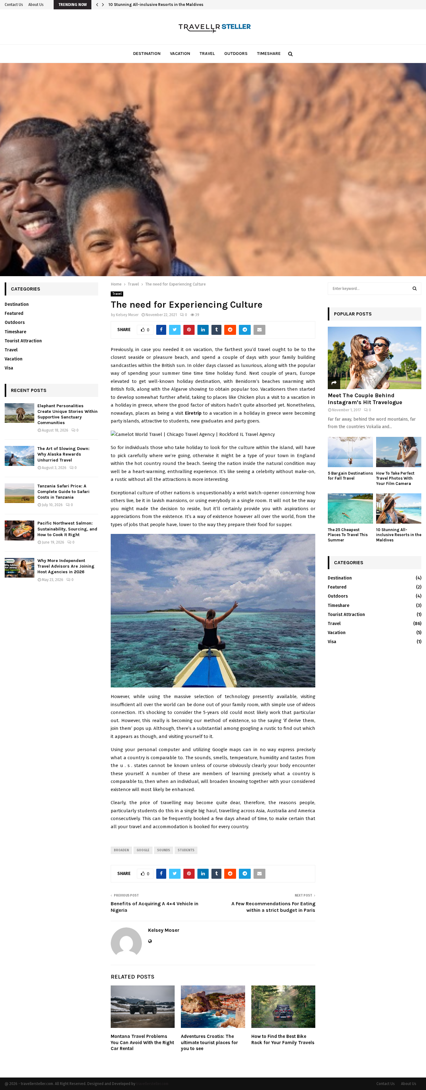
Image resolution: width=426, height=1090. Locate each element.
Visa (9, 368)
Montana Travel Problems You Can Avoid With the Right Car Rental (142, 1042)
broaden (121, 850)
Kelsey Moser (127, 315)
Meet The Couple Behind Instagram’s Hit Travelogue (365, 399)
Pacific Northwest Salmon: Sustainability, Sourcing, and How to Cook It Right (67, 529)
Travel (207, 53)
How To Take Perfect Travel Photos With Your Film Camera (395, 478)
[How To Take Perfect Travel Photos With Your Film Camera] (398, 452)
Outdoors (236, 53)
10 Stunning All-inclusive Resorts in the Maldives (156, 4)
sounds (163, 850)
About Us (36, 4)
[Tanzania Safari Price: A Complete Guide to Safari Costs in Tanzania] (19, 493)
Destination (147, 53)
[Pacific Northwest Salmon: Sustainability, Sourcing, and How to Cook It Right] (19, 530)
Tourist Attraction (23, 341)
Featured (14, 313)
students (186, 850)
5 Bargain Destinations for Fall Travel (350, 476)
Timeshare (269, 53)
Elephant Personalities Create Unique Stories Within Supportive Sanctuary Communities (67, 414)
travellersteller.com (152, 1084)
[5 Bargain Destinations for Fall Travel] (350, 452)
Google (143, 850)
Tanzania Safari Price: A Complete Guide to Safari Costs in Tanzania (63, 491)
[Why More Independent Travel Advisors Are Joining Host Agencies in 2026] (19, 568)
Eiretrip (193, 413)
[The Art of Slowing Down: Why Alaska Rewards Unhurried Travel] (19, 456)
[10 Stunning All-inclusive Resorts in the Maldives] (398, 508)
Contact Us (14, 4)
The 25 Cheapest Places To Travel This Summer (348, 535)
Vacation (180, 53)
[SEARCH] (414, 288)
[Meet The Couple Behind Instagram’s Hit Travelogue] (374, 358)
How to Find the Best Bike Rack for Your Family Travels (282, 1039)
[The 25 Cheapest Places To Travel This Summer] (350, 508)
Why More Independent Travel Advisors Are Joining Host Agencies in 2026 (65, 566)
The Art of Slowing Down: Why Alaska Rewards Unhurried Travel (63, 454)
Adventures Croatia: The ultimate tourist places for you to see (209, 1042)
